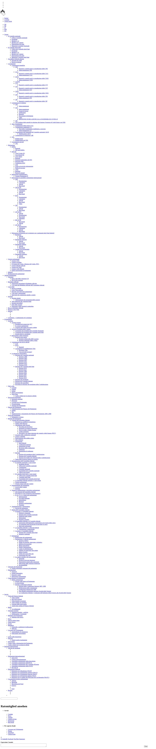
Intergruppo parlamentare (19, 576)
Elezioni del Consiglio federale (24, 381)
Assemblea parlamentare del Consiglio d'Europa (25, 664)
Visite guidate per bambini (19, 602)
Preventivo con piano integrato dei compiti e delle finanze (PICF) (37, 433)
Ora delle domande (24, 498)
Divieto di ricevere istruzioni (27, 560)
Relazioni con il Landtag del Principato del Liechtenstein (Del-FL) (30, 677)
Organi (6, 34)
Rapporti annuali (20, 173)
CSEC (17, 91)
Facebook (10, 739)
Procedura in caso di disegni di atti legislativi (27, 493)
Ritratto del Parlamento (14, 418)
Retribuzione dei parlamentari (23, 537)
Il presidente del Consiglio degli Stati (29, 479)
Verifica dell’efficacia (21, 423)
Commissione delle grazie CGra (24, 125)
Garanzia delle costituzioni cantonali (25, 435)
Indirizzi (10, 272)
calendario (22, 218)
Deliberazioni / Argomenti (19, 614)
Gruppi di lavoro (23, 111)
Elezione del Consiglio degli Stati (24, 366)
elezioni (10, 311)
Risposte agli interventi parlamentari (22, 291)
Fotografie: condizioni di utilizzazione (22, 627)
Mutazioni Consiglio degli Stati (20, 57)
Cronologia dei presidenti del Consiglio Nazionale (29, 331)
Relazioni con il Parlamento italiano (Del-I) (24, 676)
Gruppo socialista (16, 262)
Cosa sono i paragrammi (18, 293)
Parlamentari (15, 536)
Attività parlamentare (10, 275)
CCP (16, 344)
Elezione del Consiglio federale (28, 456)
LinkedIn (4, 739)
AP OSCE (18, 225)
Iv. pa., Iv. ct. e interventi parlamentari (26, 495)
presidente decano (24, 464)
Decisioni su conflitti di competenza (25, 422)
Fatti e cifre (11, 386)
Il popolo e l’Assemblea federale (24, 511)
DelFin (14, 147)
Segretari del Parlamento (18, 405)
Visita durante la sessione (19, 601)
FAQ (13, 689)
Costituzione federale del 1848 (27, 589)
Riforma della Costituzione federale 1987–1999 (32, 586)
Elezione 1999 (23, 357)
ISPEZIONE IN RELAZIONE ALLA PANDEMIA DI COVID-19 (38, 119)
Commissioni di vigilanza (19, 103)
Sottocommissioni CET (25, 90)
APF (16, 179)
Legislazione (18, 441)
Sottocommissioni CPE (25, 70)
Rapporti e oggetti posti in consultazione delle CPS (33, 96)
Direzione (14, 400)
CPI (16, 121)
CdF (16, 104)
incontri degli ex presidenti (22, 334)
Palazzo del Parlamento (14, 407)
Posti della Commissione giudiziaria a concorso (32, 129)
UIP (16, 205)
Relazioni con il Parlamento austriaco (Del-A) (25, 672)
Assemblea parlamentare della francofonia (23, 661)
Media (10, 607)
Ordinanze (22, 449)
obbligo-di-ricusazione (25, 544)
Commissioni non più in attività (20, 342)
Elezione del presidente (21, 379)
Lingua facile (8, 21)
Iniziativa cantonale (24, 534)
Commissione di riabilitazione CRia (25, 348)
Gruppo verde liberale (18, 269)
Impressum (11, 721)
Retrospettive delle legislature (20, 335)
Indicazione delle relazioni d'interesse (29, 563)
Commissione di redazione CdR (24, 135)
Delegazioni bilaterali (14, 669)
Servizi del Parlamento (14, 397)
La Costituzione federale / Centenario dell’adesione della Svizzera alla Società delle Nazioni (45, 593)
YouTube (16, 739)
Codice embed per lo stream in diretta (25, 396)
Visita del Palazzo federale (15, 596)
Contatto (6, 20)
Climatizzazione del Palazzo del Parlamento (24, 409)
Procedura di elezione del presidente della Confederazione (31, 384)
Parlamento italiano (20, 244)
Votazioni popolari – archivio (20, 612)
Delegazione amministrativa (19, 174)
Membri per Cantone (17, 42)
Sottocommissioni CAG (25, 75)
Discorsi (10, 638)
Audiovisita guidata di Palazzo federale (23, 606)
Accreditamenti (16, 609)
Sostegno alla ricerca (17, 617)
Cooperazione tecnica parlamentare (18, 679)
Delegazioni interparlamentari (16, 656)
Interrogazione (23, 497)
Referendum (22, 518)
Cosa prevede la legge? (25, 352)
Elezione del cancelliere (22, 383)
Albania (14, 680)
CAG (16, 72)
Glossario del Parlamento (15, 567)
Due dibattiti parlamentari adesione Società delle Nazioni (35, 591)
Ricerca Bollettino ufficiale (15, 308)
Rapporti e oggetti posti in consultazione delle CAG (33, 73)
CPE (16, 67)
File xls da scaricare (17, 280)
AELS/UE (18, 187)
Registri (10, 690)
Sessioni (10, 296)
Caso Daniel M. (19, 155)
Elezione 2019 (23, 365)
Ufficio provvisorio (24, 472)
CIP (16, 99)
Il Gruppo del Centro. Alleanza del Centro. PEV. (25, 264)
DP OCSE (18, 220)
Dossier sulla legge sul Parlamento (25, 581)
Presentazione (23, 181)
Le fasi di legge (19, 583)
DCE (16, 195)
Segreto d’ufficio (23, 540)
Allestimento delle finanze (22, 425)
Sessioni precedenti (17, 303)
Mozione (21, 501)
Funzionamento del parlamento (20, 485)
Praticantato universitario (19, 633)
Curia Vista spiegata (17, 290)
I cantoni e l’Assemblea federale (24, 531)
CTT (16, 83)
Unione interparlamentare (19, 659)
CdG (16, 108)
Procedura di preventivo (25, 427)
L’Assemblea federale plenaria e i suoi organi (28, 480)
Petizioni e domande (24, 513)
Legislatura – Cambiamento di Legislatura (20, 317)
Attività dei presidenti (14, 648)
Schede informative (17, 573)
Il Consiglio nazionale (14, 36)
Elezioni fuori (23, 370)
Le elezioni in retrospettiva (19, 353)
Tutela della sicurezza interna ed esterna (26, 459)
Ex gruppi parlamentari (21, 326)
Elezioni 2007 (23, 374)
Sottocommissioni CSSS (26, 80)
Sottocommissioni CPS (25, 98)
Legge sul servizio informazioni (24, 166)
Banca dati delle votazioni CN (20, 278)
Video (20, 204)
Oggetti (14, 389)
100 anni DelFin (19, 150)
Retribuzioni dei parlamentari (16, 274)
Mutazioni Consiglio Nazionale (20, 46)
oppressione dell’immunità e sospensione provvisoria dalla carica (37, 523)
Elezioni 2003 (23, 373)
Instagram (22, 739)
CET (16, 86)
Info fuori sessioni (17, 599)
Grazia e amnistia (20, 436)
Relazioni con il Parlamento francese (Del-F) (24, 674)
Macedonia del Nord (17, 684)
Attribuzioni (22, 112)
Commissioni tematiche (18, 65)
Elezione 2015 (23, 363)
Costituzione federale (25, 444)
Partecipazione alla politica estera (24, 438)
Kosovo (14, 685)
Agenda (10, 717)
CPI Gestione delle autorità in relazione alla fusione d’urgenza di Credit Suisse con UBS (40, 122)
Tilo (13, 412)
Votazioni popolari (13, 610)
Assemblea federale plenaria (16, 59)
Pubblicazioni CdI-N (25, 134)
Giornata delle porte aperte (19, 604)
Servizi (6, 594)
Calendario (22, 182)
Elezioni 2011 (23, 376)
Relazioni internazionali (11, 646)
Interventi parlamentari (25, 526)
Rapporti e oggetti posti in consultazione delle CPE (33, 68)
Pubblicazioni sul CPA (21, 140)
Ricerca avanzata (16, 62)
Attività (21, 184)
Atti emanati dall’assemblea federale (25, 492)
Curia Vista (11, 287)
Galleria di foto (12, 719)
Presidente (14, 39)
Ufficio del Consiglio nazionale (28, 466)
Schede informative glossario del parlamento (24, 568)
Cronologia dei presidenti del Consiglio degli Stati (29, 332)
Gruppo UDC (16, 261)
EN (5, 31)
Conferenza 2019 (20, 163)
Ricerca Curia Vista (13, 309)
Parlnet (6, 18)
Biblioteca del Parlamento (15, 615)
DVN (16, 345)
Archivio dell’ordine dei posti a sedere (26, 327)
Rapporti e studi (16, 575)
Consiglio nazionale (24, 469)
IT (5, 27)
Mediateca (11, 625)
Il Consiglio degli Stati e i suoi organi (25, 474)
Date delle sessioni (17, 304)
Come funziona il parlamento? (16, 578)
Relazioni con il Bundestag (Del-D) (22, 671)
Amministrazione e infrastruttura (21, 506)
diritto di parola (23, 552)
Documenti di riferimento (26, 116)
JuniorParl (11, 732)
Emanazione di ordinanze (26, 451)
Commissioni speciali (18, 142)
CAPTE (17, 81)
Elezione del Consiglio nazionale (24, 355)
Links (20, 117)
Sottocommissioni (24, 106)
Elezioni (17, 453)
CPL (16, 143)
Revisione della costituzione (27, 448)
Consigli (14, 387)
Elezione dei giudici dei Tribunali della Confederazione (34, 457)
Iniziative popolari (24, 519)
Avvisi (10, 623)
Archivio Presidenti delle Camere (21, 329)
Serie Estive (11, 641)
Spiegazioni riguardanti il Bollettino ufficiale (24, 283)
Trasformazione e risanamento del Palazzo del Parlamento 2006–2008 (31, 414)
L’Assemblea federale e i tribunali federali (27, 527)
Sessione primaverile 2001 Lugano (29, 339)
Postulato (21, 505)
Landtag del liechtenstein (22, 249)
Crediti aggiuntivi (24, 431)
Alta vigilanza (19, 440)
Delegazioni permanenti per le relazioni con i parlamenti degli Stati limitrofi (33, 233)
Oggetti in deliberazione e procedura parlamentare (26, 490)
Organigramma (16, 404)
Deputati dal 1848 (17, 60)
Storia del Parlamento (14, 415)
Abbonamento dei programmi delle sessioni (27, 300)
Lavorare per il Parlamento (19, 402)
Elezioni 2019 (23, 368)
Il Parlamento (8, 319)
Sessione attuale (16, 298)
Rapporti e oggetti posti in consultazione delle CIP (33, 101)
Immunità (21, 558)
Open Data (15, 394)
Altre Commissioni (17, 124)
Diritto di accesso (20, 168)
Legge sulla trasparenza (14, 637)
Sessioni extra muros (21, 337)
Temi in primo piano (14, 620)
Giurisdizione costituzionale (27, 529)
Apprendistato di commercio (20, 632)
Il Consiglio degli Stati (14, 47)
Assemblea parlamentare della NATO (22, 666)
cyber (16, 169)
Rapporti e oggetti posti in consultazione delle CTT (33, 85)
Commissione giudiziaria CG (23, 127)
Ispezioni (17, 171)
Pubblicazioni (19, 138)
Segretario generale (17, 399)
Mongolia (14, 682)
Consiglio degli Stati (24, 477)
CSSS (17, 77)
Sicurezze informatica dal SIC (23, 160)
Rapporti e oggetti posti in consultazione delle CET (33, 88)
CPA (13, 137)
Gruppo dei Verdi (16, 267)
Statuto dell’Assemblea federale (21, 510)
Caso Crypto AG (20, 153)
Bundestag (18, 234)
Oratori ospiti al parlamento (19, 640)
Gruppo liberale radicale (18, 265)
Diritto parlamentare (17, 580)
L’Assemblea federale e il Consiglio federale (27, 521)
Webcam (14, 628)
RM (5, 29)
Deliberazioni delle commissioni (28, 588)
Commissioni (11, 64)
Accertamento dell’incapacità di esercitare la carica (33, 524)
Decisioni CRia (23, 350)
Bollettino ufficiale (13, 282)
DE (5, 24)
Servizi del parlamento (21, 508)
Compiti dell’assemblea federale (21, 420)
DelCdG (14, 151)
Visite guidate (15, 597)
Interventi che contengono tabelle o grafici (23, 295)
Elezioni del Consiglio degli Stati (28, 532)
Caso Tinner (18, 156)
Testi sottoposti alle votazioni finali (21, 301)
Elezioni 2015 (23, 378)
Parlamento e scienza (17, 417)
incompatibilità (23, 565)
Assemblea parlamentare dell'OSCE (22, 663)
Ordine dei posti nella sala (26, 553)
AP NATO (18, 212)
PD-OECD (15, 667)
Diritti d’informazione (25, 547)
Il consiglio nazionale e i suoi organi (25, 462)
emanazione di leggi (24, 446)
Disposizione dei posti (18, 44)
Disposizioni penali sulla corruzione (29, 562)
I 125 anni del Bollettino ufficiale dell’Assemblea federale (28, 285)
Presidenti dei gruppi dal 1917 (23, 324)
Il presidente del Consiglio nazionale (29, 470)
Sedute (13, 391)
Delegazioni (11, 145)
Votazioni (10, 277)
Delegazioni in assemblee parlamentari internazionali (26, 178)
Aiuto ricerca (11, 622)
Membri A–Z (15, 41)
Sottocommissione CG (25, 130)
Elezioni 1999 (23, 371)
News (9, 619)
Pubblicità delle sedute (25, 516)
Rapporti (21, 114)
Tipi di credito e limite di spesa (27, 430)
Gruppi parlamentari (13, 259)
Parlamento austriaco (21, 254)
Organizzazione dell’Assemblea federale (23, 461)
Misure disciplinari (24, 545)
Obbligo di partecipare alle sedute (28, 550)
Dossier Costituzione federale (23, 584)
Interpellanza (22, 500)
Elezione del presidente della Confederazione (31, 454)
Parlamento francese (21, 239)
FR (5, 26)
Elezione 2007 (23, 360)
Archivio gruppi (16, 322)
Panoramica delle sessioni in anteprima (22, 306)
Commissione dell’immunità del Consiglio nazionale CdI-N (32, 132)
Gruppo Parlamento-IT (21, 176)
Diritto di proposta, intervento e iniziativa (30, 542)
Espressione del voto (25, 555)
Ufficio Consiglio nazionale (19, 38)
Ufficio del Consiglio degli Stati (21, 49)
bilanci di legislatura (17, 392)
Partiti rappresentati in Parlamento (21, 270)
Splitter (14, 410)
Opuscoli (14, 571)
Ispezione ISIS (19, 161)
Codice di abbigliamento (26, 549)
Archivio (10, 321)
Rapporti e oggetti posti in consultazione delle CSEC (34, 93)
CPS (16, 94)
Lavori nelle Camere (21, 487)
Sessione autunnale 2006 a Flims (28, 340)
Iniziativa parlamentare (25, 503)
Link (16, 164)
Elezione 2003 (23, 358)
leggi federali (22, 443)
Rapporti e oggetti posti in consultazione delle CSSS (33, 78)
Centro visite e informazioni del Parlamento (20, 643)
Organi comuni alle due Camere (24, 484)
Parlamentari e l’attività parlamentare (25, 539)
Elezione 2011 (23, 361)
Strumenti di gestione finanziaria (28, 428)
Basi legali (22, 186)
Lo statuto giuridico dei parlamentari (25, 557)
